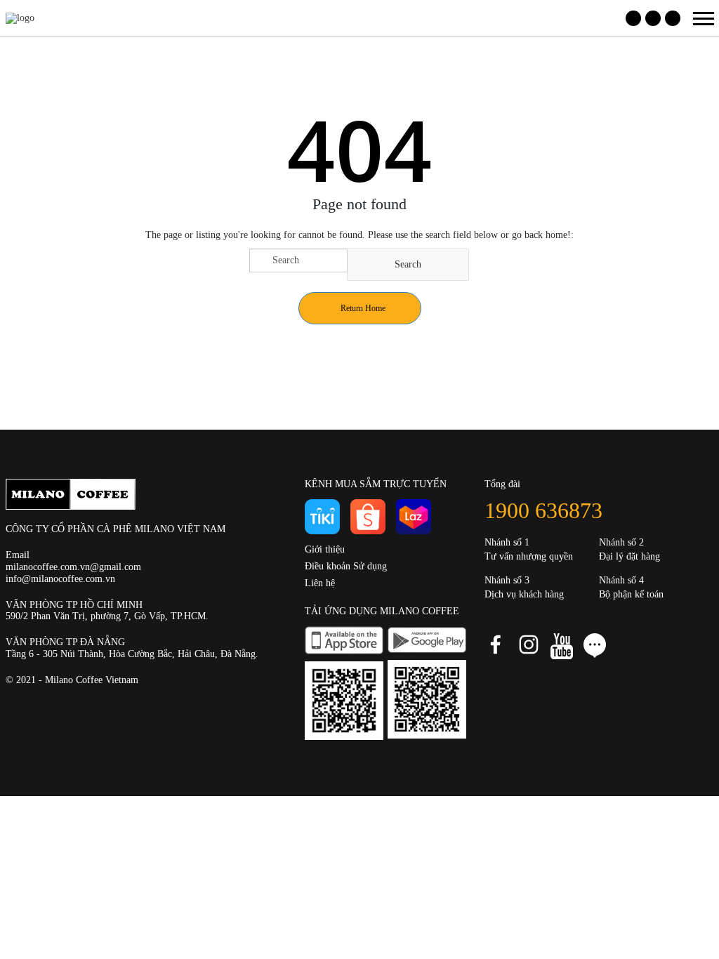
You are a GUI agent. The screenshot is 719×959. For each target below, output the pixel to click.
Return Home (363, 308)
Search (408, 264)
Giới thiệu (325, 549)
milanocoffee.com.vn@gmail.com (73, 567)
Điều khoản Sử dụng (346, 566)
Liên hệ (320, 583)
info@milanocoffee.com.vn (60, 579)
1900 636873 (543, 510)
